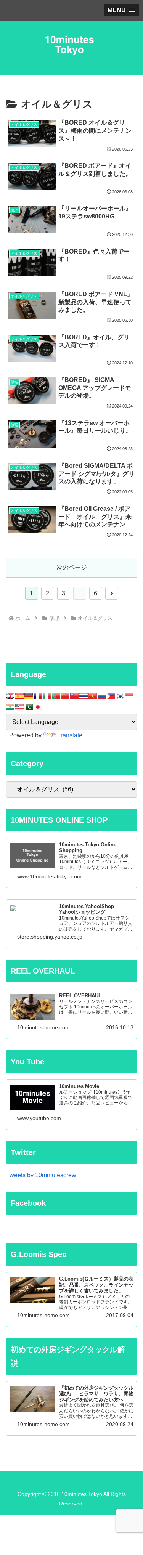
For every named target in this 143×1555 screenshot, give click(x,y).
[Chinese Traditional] (74, 696)
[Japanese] (38, 707)
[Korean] (120, 696)
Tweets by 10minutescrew (41, 1175)
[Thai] (83, 696)
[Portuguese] (56, 696)
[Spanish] (19, 696)
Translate (69, 735)
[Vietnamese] (92, 696)
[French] (38, 696)
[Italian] (47, 696)
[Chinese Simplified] (65, 696)
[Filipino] (111, 696)
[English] (10, 696)
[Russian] (102, 696)
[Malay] (19, 707)
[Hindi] (10, 707)
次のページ (71, 567)
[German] (28, 696)
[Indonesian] (129, 696)
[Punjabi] (28, 707)
